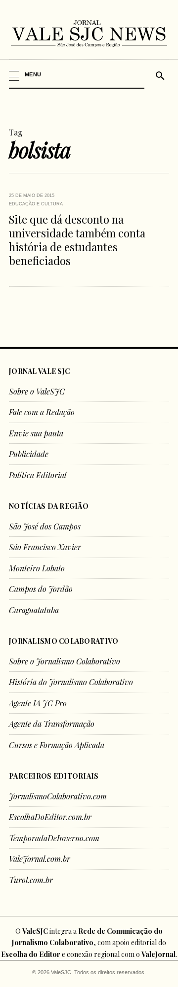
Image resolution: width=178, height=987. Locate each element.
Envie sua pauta (36, 433)
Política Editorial (37, 475)
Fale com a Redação (42, 412)
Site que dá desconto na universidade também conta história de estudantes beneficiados (77, 240)
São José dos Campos (45, 526)
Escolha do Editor (30, 954)
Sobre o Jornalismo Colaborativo (64, 661)
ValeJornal (158, 954)
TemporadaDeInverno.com (54, 838)
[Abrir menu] (77, 74)
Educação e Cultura (36, 203)
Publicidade (28, 454)
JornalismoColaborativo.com (58, 796)
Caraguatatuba (34, 610)
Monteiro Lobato (37, 568)
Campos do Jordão (41, 589)
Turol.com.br (31, 880)
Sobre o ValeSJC (37, 391)
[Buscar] (158, 74)
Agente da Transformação (51, 724)
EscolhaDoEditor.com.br (50, 817)
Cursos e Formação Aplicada (56, 745)
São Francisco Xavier (45, 547)
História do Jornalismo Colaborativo (71, 682)
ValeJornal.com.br (39, 859)
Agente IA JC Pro (38, 703)
